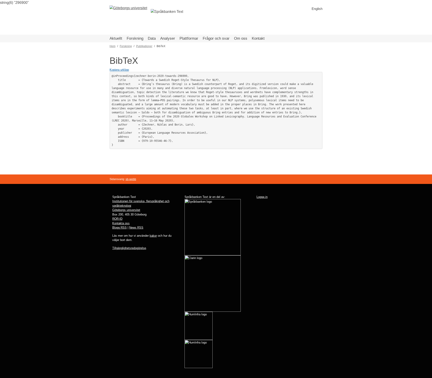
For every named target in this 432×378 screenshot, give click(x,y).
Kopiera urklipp (119, 69)
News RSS (136, 227)
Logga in (262, 197)
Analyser (167, 38)
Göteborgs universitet (126, 210)
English (317, 9)
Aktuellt (116, 38)
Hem (112, 46)
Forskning (135, 38)
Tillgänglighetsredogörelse (129, 248)
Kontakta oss (121, 223)
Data (152, 38)
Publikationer (144, 46)
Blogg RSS (119, 227)
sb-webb (131, 179)
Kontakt (258, 38)
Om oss (240, 38)
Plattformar (189, 38)
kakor (153, 235)
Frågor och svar (216, 38)
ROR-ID (117, 218)
